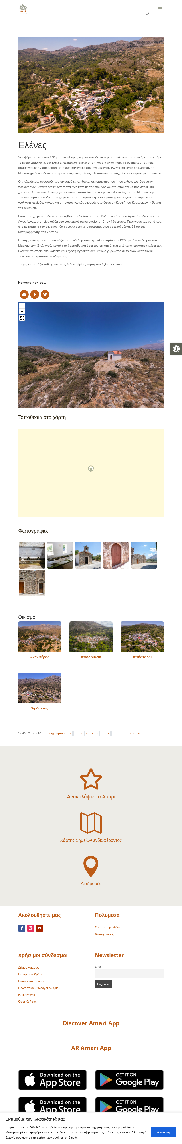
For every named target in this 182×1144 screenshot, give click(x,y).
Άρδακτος (39, 708)
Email (98, 967)
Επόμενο (134, 733)
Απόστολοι (142, 656)
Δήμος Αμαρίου (29, 967)
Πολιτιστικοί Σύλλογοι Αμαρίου (39, 988)
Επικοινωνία (26, 994)
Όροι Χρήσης (27, 1001)
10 (119, 733)
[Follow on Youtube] (39, 928)
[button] (176, 349)
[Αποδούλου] (91, 636)
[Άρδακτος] (39, 688)
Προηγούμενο (55, 733)
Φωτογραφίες (104, 934)
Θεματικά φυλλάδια (108, 927)
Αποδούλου (91, 656)
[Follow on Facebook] (21, 928)
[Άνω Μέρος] (39, 636)
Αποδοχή (163, 1132)
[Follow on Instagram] (30, 928)
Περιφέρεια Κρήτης (31, 974)
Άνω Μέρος (39, 656)
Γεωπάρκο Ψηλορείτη (33, 981)
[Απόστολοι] (142, 636)
